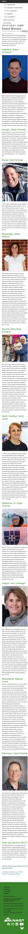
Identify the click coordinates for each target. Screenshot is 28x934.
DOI (5, 911)
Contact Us (6, 887)
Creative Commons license (10, 899)
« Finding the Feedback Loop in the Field (12, 872)
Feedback (6, 893)
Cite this (9, 911)
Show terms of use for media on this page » (14, 905)
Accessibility (7, 891)
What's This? (6, 914)
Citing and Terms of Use (9, 896)
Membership (7, 889)
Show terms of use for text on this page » (13, 903)
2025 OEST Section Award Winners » (11, 874)
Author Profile (24, 31)
